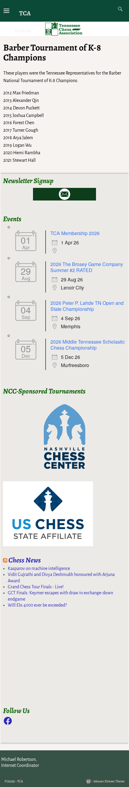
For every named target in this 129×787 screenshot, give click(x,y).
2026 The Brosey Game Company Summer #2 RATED (86, 267)
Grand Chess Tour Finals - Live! (36, 586)
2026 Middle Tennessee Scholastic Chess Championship (87, 344)
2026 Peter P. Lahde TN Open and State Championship (87, 305)
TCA (25, 13)
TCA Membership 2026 (75, 233)
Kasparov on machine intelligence (39, 568)
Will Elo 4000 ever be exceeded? (37, 605)
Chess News (24, 560)
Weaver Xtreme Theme (108, 781)
